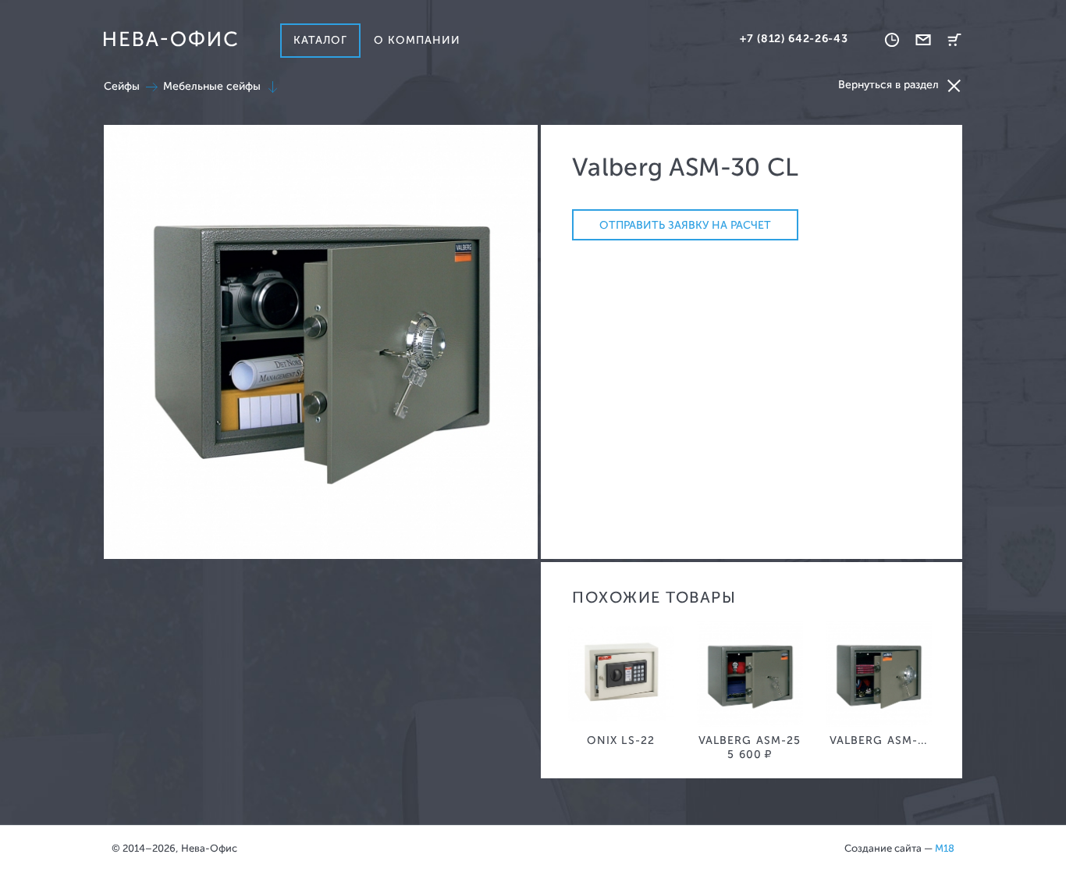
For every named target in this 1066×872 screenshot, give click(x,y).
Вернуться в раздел (888, 84)
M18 (944, 848)
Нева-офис (170, 39)
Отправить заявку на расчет (685, 225)
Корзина (954, 40)
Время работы (892, 40)
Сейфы (122, 86)
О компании (417, 40)
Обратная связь (923, 40)
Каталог (320, 40)
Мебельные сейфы (212, 86)
